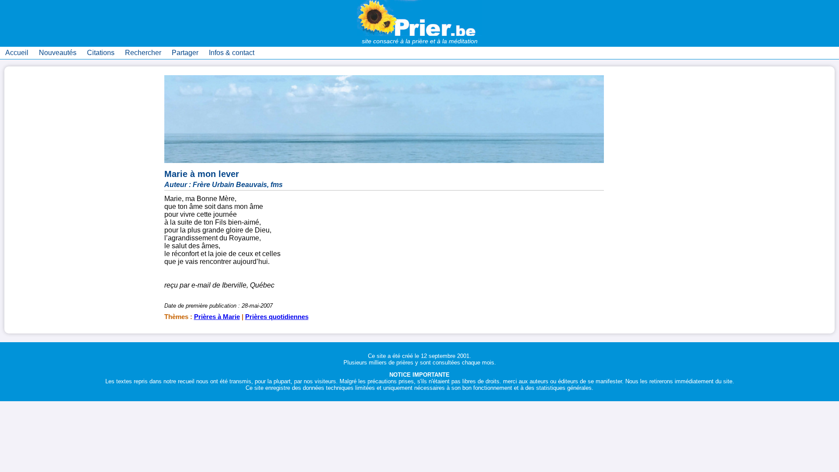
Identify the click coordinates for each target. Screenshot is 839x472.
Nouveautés (57, 52)
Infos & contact (231, 52)
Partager (185, 52)
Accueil (16, 52)
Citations (100, 52)
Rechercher (143, 52)
